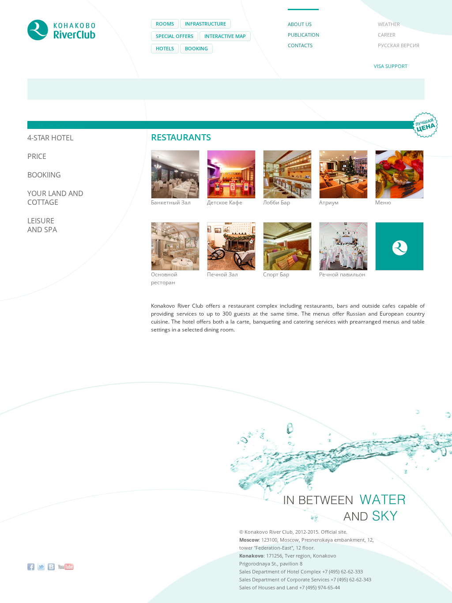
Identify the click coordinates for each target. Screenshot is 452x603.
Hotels (165, 48)
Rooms (165, 23)
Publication (303, 34)
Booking (196, 48)
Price (36, 156)
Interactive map (225, 36)
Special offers (174, 36)
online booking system (57, 124)
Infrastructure (205, 23)
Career (387, 34)
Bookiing (44, 175)
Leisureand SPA (42, 225)
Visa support (390, 66)
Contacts (300, 45)
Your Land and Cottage (55, 197)
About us (300, 24)
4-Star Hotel (50, 138)
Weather (389, 24)
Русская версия (398, 45)
